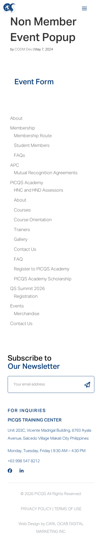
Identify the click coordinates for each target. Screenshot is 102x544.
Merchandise (26, 314)
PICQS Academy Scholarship (43, 279)
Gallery (20, 239)
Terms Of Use (67, 509)
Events (17, 306)
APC (14, 165)
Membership (22, 128)
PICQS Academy (26, 183)
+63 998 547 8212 (24, 461)
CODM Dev (23, 49)
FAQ (18, 259)
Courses (22, 210)
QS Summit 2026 (27, 289)
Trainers (22, 230)
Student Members (32, 145)
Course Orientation (33, 220)
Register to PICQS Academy (41, 269)
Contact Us (25, 249)
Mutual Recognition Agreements (45, 173)
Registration (26, 296)
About (16, 118)
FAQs (19, 155)
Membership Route (33, 136)
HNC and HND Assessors (38, 190)
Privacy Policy (36, 509)
